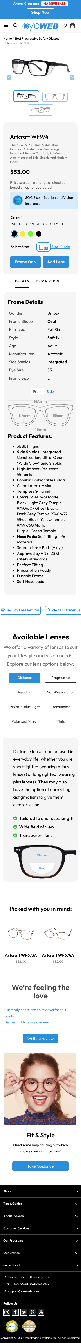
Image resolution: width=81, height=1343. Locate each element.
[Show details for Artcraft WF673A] (20, 933)
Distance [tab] (25, 677)
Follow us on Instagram (6, 1312)
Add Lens (56, 261)
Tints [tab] (61, 721)
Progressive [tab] (60, 677)
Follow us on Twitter (23, 1312)
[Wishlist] (64, 25)
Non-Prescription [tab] (61, 692)
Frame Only (25, 261)
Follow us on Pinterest (32, 1312)
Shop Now (40, 12)
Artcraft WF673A (21, 955)
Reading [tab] (25, 692)
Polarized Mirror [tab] (25, 721)
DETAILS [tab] (22, 281)
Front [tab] (37, 391)
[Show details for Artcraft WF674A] (58, 933)
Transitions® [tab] (61, 706)
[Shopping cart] (72, 25)
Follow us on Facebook (15, 1312)
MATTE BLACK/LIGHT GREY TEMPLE (37, 224)
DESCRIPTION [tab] (47, 281)
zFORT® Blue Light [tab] (25, 706)
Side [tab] (50, 391)
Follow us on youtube (41, 1312)
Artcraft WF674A (58, 955)
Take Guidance (40, 1166)
